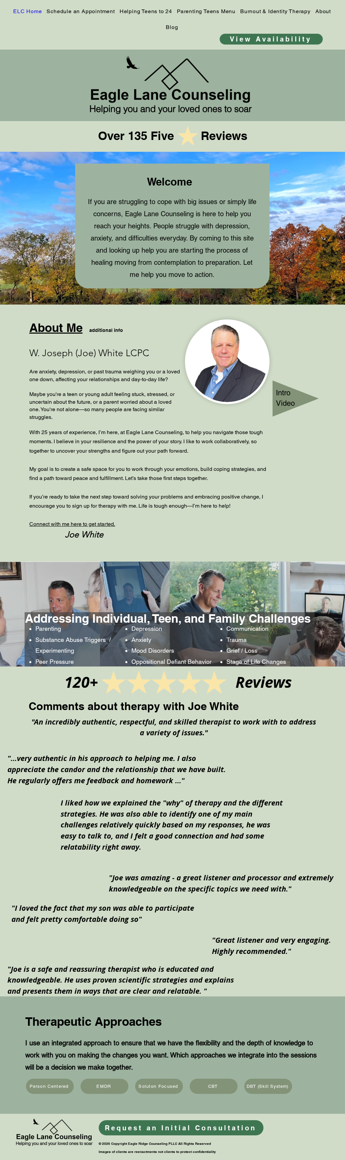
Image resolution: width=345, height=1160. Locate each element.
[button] (206, 11)
